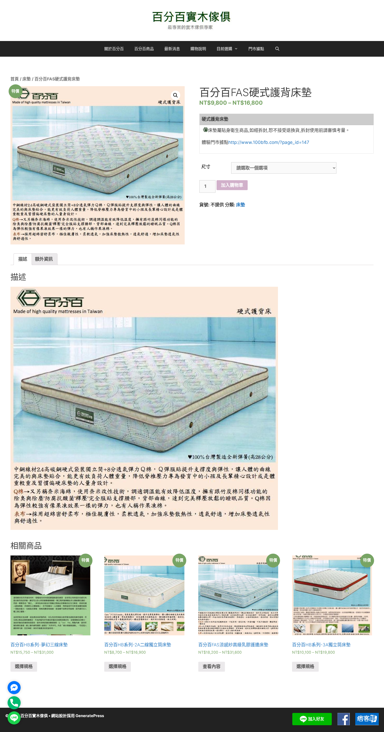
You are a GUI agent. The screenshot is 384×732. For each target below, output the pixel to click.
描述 (22, 259)
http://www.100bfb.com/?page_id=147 (268, 142)
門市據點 (256, 48)
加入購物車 (232, 185)
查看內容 (211, 666)
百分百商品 (144, 48)
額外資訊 (44, 259)
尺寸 (205, 166)
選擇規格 (24, 666)
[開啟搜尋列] (277, 49)
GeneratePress (89, 715)
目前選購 (224, 48)
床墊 (26, 79)
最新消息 (172, 48)
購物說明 (198, 48)
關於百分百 (114, 48)
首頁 (14, 79)
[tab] (23, 259)
